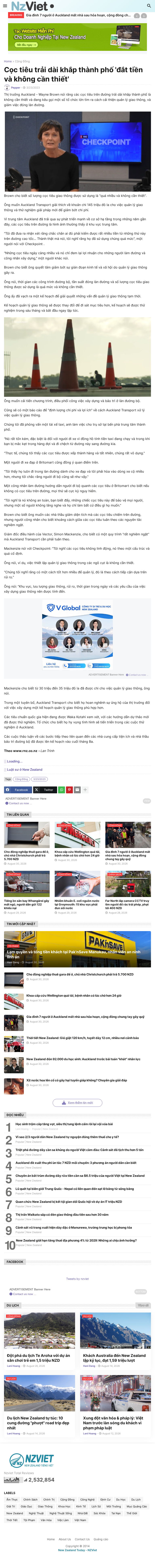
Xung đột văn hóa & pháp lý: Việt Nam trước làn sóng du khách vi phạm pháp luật (113, 1423)
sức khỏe (100, 1513)
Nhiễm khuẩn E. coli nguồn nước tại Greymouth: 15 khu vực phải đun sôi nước (77, 904)
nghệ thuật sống (61, 1513)
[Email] (77, 789)
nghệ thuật (36, 1513)
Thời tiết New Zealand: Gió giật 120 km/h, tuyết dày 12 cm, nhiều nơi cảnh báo (82, 1038)
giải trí (10, 1506)
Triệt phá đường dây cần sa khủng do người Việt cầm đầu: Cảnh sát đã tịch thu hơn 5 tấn (79, 1150)
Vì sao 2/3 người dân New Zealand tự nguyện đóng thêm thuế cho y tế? (67, 1137)
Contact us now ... (138, 675)
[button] (5, 6)
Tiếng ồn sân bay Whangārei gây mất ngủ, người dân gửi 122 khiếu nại (26, 904)
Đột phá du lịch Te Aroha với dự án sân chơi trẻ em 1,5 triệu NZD (38, 1358)
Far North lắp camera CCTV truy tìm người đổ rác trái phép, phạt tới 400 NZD (127, 904)
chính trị (48, 1499)
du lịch (136, 1499)
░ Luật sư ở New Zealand (23, 770)
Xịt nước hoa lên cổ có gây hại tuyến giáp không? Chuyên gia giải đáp (76, 1080)
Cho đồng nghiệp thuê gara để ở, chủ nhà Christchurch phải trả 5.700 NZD (26, 855)
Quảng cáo (101, 1539)
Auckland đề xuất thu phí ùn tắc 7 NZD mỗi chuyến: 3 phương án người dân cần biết (76, 1163)
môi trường (114, 1506)
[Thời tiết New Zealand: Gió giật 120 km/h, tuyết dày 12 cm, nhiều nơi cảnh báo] (14, 1044)
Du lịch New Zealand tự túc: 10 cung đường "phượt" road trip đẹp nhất (38, 1423)
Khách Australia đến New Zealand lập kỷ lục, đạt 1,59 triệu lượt (114, 1358)
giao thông (45, 1506)
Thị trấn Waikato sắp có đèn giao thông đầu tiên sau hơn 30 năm (62, 1215)
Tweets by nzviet (77, 1278)
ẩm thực (12, 1499)
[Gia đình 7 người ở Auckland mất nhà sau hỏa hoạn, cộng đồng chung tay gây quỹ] (14, 1023)
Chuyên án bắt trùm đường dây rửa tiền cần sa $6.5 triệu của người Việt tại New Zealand (80, 1176)
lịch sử (96, 1506)
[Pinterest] (69, 789)
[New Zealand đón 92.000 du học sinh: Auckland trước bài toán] (14, 1065)
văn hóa (46, 1520)
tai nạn (116, 1513)
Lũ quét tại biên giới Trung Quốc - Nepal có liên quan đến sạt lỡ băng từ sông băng (75, 1189)
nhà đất (83, 1513)
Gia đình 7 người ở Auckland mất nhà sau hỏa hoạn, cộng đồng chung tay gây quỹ (79, 15)
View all (143, 1305)
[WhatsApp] (61, 789)
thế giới (132, 1513)
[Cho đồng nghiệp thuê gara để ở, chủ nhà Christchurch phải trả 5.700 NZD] (14, 980)
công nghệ (87, 1499)
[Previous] (137, 16)
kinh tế (81, 1506)
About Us (65, 1539)
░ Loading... (13, 761)
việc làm (63, 1520)
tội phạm (29, 1520)
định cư (105, 1499)
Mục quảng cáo (137, 1506)
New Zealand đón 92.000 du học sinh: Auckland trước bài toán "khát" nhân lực (83, 1059)
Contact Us (82, 1539)
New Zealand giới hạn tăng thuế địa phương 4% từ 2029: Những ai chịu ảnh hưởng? (76, 1240)
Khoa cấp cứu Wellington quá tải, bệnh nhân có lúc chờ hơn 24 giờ (77, 853)
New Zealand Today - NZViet (77, 1550)
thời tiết (12, 1520)
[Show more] (85, 789)
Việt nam (80, 1520)
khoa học (64, 1506)
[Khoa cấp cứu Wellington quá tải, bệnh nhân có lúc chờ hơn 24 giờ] (14, 1002)
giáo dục (26, 1506)
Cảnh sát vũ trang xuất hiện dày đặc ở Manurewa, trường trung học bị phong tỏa (74, 1227)
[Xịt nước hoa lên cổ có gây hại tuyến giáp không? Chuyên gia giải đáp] (14, 1086)
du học (121, 1499)
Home (8, 61)
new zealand (14, 1513)
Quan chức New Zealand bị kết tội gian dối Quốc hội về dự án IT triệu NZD (69, 1202)
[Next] (144, 16)
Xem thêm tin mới (80, 1103)
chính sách (30, 1499)
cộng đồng (22, 61)
